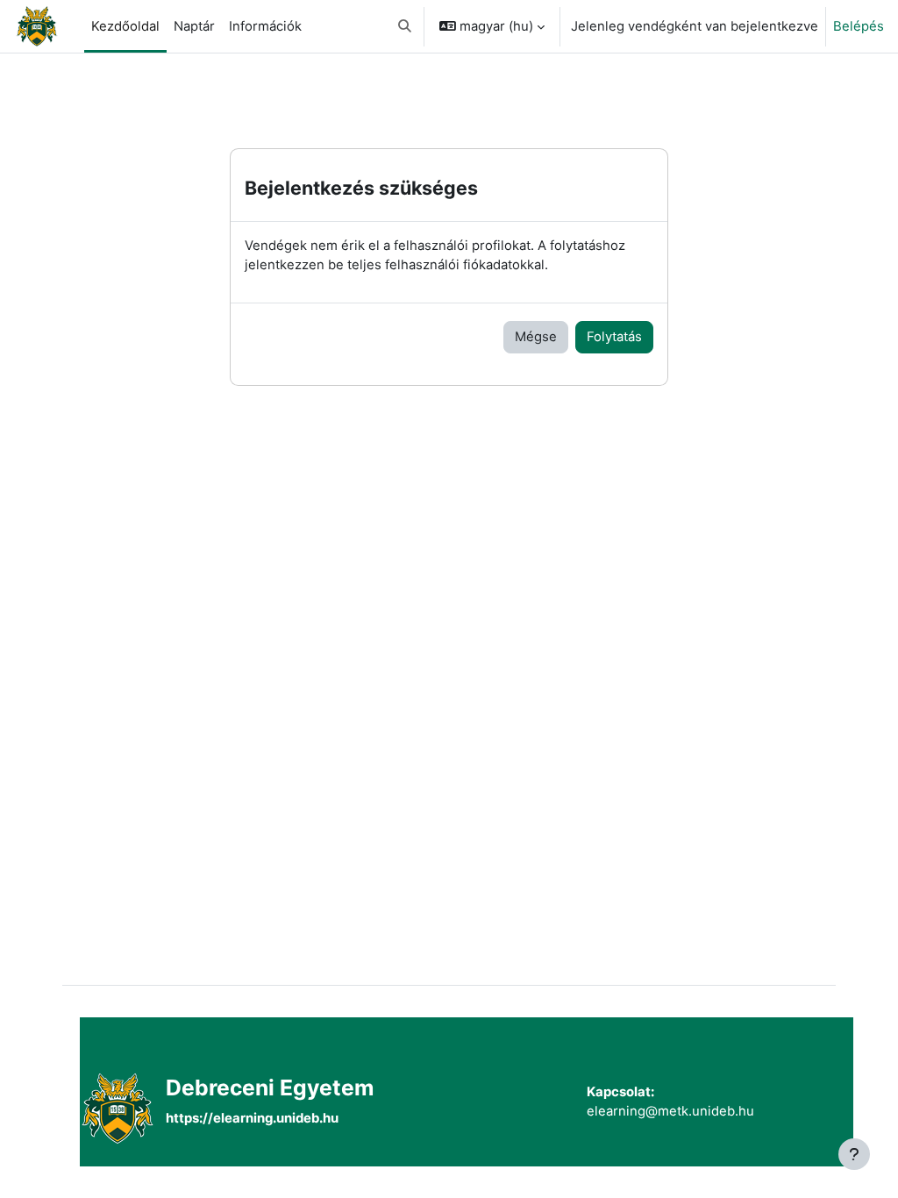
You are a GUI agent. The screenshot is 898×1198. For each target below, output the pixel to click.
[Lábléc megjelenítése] (854, 1154)
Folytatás (614, 337)
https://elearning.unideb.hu (252, 1118)
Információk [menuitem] (265, 26)
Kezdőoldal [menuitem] (125, 26)
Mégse (536, 337)
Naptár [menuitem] (194, 26)
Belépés (858, 26)
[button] (404, 26)
